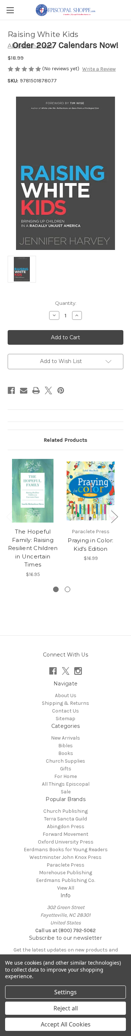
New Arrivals (65, 738)
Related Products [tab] (65, 440)
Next (114, 516)
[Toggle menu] (10, 10)
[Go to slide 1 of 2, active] (56, 589)
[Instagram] (78, 671)
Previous (9, 516)
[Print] (36, 390)
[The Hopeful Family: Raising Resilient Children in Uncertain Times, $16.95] (33, 491)
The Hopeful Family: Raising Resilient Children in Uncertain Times (33, 548)
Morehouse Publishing (65, 872)
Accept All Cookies (66, 1024)
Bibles (65, 746)
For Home (65, 776)
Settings (65, 992)
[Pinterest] (60, 390)
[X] (48, 390)
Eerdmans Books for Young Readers (66, 849)
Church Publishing (65, 811)
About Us (65, 695)
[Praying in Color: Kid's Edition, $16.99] (91, 491)
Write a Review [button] (99, 69)
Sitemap (65, 718)
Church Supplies (65, 761)
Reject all (65, 1008)
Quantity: (65, 303)
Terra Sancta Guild (65, 819)
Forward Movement (65, 834)
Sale (66, 792)
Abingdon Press (65, 826)
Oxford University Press (66, 842)
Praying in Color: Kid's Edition (90, 544)
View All (65, 888)
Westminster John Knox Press (65, 857)
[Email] (23, 390)
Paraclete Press (65, 865)
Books (65, 753)
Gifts (65, 769)
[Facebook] (11, 390)
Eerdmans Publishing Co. (65, 880)
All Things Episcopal (66, 784)
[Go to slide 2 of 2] (67, 589)
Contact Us (65, 711)
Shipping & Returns (65, 703)
